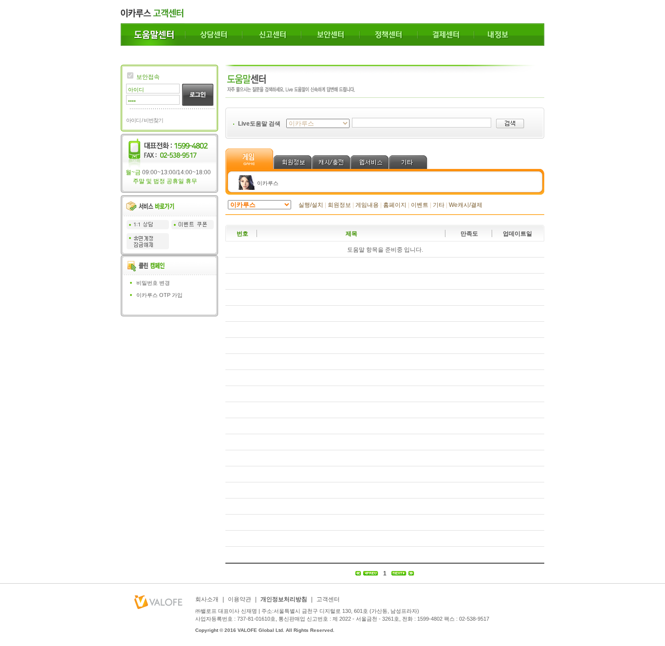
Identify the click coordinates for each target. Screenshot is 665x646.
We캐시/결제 (465, 205)
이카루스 (267, 183)
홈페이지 (394, 205)
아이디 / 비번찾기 (144, 120)
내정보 (509, 34)
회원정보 (339, 205)
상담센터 (213, 34)
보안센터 (330, 34)
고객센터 (328, 599)
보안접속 (148, 77)
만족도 (469, 233)
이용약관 (239, 599)
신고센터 (271, 34)
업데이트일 (517, 233)
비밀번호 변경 (153, 283)
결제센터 (446, 34)
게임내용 (367, 205)
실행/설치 (310, 205)
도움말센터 (153, 34)
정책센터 (389, 34)
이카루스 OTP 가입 (159, 295)
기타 (438, 205)
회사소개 (207, 599)
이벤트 (419, 205)
